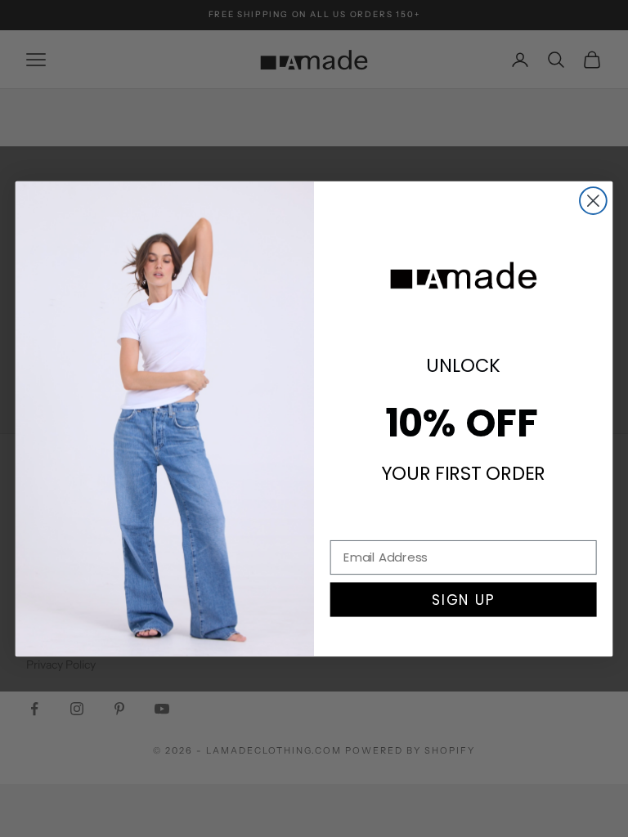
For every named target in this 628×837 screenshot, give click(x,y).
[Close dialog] (593, 200)
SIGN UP (464, 598)
